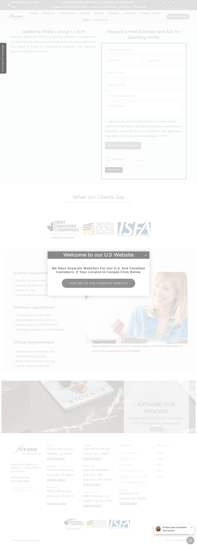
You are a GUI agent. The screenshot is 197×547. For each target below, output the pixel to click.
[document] (98, 273)
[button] (146, 255)
